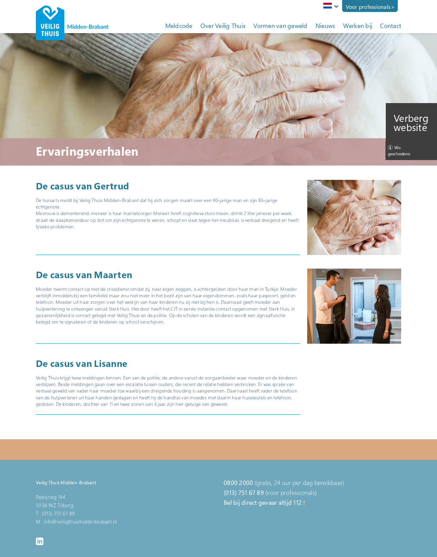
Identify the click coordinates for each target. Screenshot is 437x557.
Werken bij (357, 26)
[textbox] (330, 5)
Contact (390, 26)
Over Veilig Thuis (222, 26)
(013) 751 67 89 (244, 492)
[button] (354, 217)
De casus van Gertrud (82, 186)
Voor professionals (368, 7)
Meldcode (179, 26)
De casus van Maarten (84, 274)
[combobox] (330, 6)
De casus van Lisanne (81, 363)
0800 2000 (238, 483)
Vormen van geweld (280, 26)
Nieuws (325, 26)
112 (297, 502)
